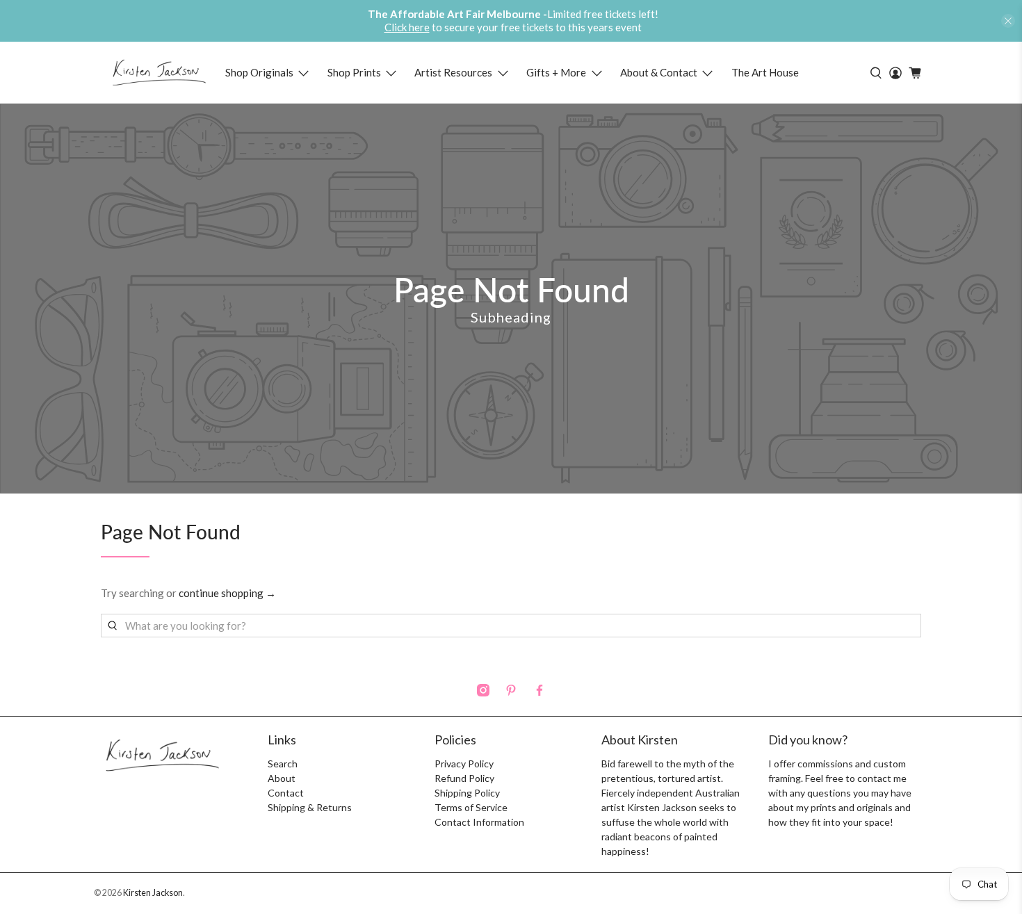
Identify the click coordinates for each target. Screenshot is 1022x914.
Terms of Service (471, 807)
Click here (407, 27)
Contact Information (479, 822)
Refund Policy (464, 778)
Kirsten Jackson (153, 893)
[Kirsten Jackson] (158, 72)
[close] (1008, 21)
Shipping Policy (467, 793)
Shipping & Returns (310, 807)
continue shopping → (227, 593)
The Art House (765, 72)
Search (283, 763)
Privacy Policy (464, 763)
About (281, 778)
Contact (286, 793)
